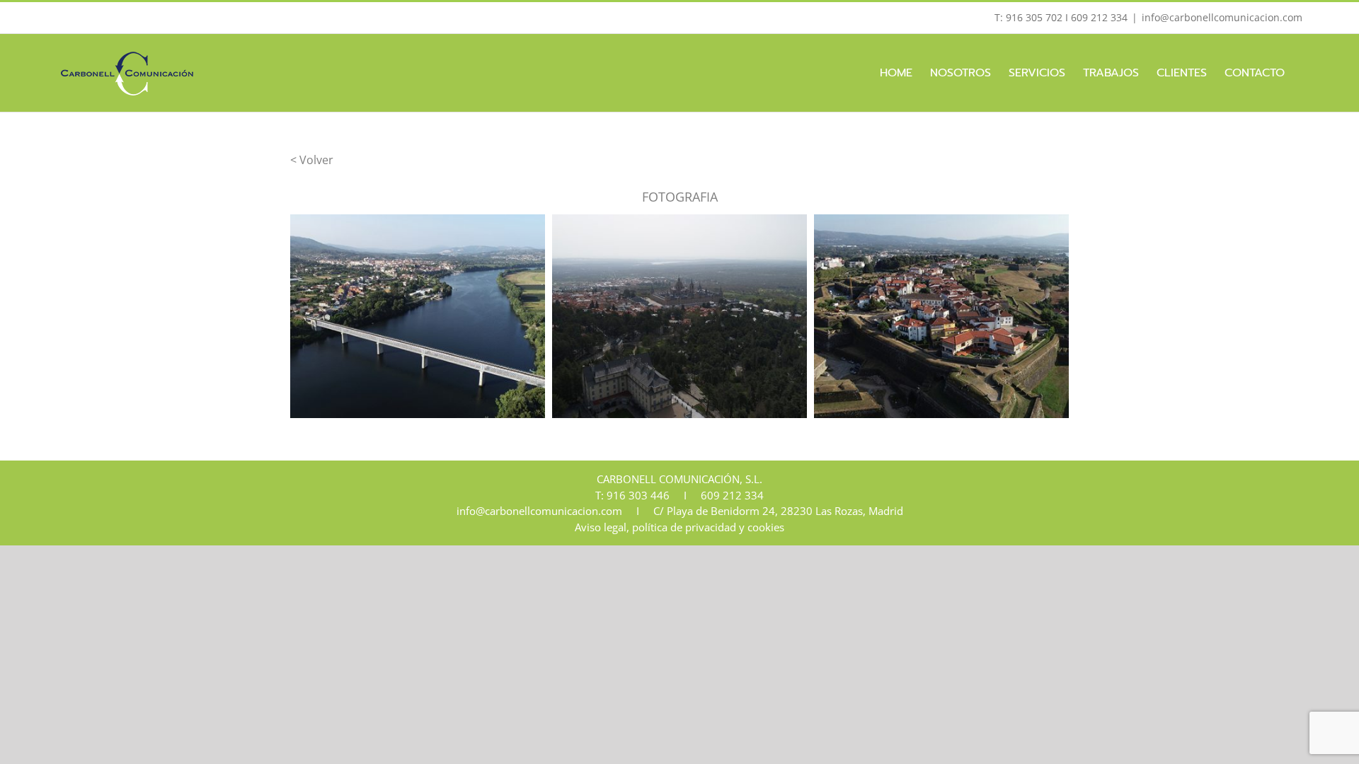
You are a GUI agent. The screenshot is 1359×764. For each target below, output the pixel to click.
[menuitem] (896, 73)
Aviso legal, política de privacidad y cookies (679, 527)
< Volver (311, 160)
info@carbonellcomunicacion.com (1222, 17)
